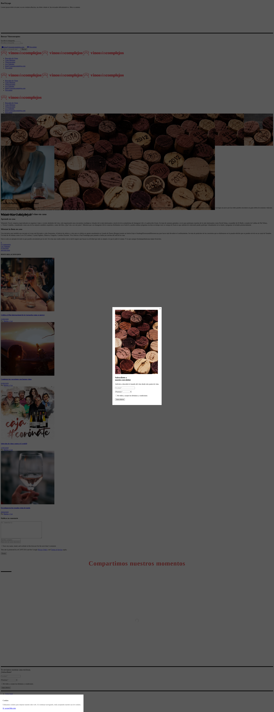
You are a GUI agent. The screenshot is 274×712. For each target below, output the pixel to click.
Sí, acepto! (6, 708)
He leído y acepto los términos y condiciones (132, 396)
